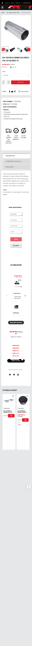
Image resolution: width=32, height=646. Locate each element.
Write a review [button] (16, 361)
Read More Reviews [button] (16, 322)
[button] (28, 487)
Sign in (12, 3)
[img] (18, 276)
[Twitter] (12, 92)
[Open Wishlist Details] (26, 7)
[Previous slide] (7, 296)
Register (18, 3)
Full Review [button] (16, 312)
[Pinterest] (15, 92)
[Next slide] (25, 296)
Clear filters (16, 245)
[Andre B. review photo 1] (16, 307)
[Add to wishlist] (13, 396)
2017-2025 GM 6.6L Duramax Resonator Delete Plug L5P (21, 412)
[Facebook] (10, 92)
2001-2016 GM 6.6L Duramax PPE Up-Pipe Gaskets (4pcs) (7, 412)
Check (16, 239)
